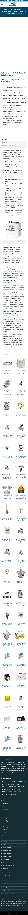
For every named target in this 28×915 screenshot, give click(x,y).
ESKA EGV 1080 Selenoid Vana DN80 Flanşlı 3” (21, 748)
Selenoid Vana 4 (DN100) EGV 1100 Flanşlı (7, 415)
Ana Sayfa (6, 9)
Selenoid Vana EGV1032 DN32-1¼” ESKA (7, 561)
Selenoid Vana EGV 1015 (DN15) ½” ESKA (20, 561)
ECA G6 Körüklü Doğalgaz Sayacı (21, 624)
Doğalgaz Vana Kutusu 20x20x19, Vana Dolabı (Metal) (7, 708)
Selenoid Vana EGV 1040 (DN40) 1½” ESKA (20, 540)
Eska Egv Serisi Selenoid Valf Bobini (20, 728)
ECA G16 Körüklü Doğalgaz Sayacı (7, 728)
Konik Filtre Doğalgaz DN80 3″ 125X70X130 (7, 457)
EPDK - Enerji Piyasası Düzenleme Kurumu (14, 781)
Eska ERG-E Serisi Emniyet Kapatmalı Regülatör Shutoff (7, 644)
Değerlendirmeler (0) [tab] (8, 145)
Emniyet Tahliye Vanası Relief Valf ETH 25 (21, 498)
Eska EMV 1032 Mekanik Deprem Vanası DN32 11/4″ (20, 665)
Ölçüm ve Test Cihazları (17, 9)
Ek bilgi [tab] (4, 142)
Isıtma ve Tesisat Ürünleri (9, 794)
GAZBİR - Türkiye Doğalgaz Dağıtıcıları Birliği (14, 791)
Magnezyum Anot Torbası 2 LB (7, 372)
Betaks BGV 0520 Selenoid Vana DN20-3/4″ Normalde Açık (21, 393)
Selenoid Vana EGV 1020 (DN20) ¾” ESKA (7, 436)
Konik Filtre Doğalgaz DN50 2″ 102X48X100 (21, 476)
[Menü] (2, 4)
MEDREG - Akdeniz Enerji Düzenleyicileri (13, 786)
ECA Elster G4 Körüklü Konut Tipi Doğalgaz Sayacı (7, 540)
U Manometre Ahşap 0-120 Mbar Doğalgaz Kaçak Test (7, 519)
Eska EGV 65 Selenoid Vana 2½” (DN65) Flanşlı (20, 604)
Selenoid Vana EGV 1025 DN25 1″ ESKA (21, 707)
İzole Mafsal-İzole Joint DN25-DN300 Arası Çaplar (7, 604)
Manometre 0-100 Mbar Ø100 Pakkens (21, 415)
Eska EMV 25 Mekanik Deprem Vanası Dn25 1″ (7, 665)
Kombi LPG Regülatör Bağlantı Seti (21, 457)
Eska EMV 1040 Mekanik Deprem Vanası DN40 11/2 (7, 748)
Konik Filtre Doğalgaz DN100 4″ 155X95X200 (21, 519)
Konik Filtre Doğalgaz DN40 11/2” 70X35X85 (7, 624)
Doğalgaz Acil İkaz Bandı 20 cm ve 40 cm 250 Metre (21, 644)
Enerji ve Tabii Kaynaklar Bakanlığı (11, 784)
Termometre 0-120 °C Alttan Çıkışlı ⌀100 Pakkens (7, 582)
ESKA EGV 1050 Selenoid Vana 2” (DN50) (21, 436)
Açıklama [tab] (5, 139)
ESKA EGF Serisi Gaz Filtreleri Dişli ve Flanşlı (7, 498)
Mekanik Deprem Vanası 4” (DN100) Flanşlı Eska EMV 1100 (7, 393)
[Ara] (25, 4)
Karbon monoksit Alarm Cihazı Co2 (21, 686)
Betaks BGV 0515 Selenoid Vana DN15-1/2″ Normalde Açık (7, 477)
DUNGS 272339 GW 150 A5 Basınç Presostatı (7, 687)
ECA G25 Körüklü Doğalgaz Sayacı (21, 372)
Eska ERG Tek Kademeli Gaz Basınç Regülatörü (21, 582)
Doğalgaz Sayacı (6, 11)
